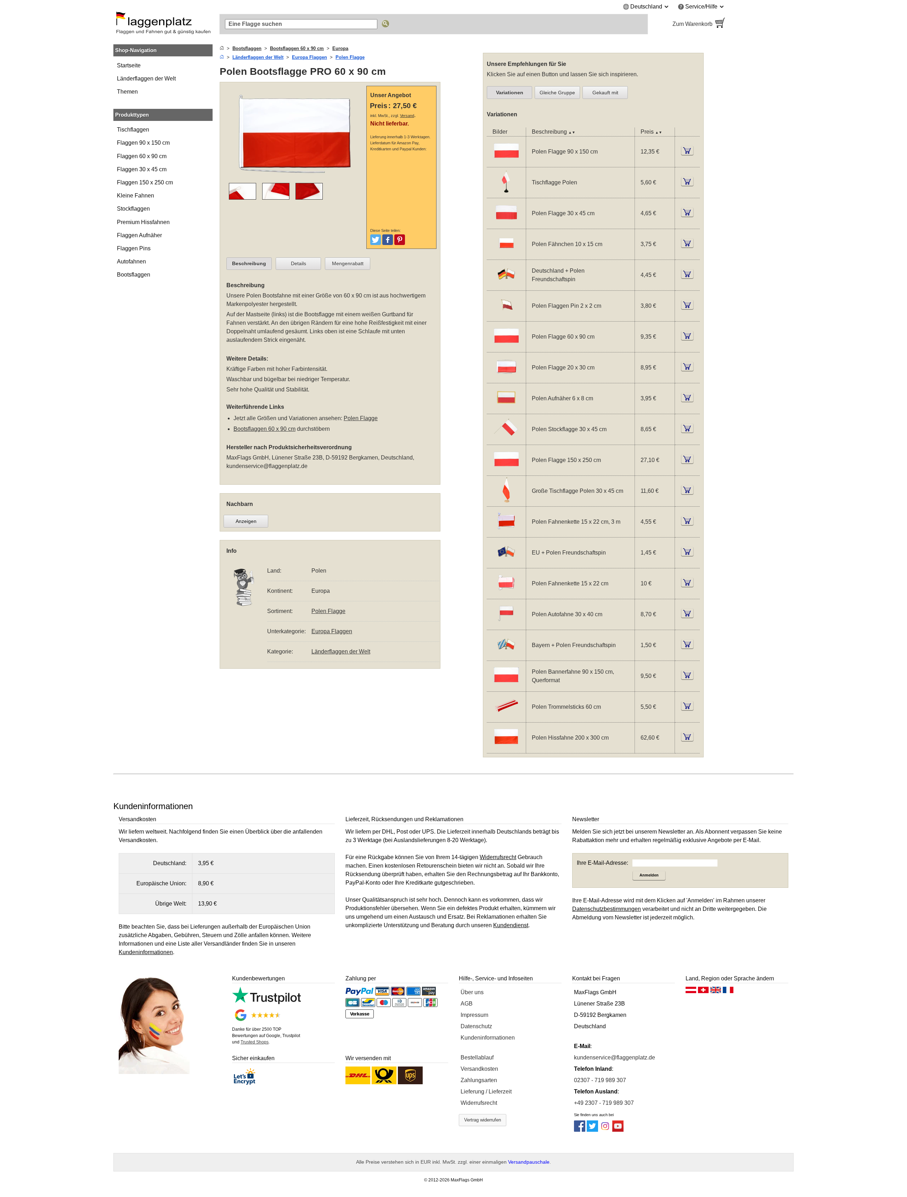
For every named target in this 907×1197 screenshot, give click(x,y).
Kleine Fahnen (135, 196)
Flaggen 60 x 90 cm (142, 156)
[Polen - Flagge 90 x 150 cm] (506, 162)
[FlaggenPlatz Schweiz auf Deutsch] (703, 992)
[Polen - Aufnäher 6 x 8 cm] (506, 409)
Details (298, 263)
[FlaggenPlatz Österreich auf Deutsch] (691, 992)
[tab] (249, 263)
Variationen (509, 92)
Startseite (129, 65)
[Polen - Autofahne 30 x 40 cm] (506, 625)
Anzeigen (246, 521)
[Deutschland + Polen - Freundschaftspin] (506, 286)
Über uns (472, 992)
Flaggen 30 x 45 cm (142, 169)
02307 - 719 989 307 (600, 1080)
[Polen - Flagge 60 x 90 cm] (506, 347)
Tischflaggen (133, 130)
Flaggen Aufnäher (139, 235)
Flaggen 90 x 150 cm (143, 143)
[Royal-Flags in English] (715, 992)
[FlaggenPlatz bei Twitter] (592, 1130)
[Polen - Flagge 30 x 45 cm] (506, 224)
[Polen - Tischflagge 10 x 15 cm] (506, 193)
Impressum (474, 1015)
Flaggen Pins (134, 248)
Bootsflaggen (133, 275)
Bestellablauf (477, 1057)
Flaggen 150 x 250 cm (145, 182)
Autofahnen (131, 261)
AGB (467, 1004)
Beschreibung (249, 263)
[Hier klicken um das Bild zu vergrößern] (295, 179)
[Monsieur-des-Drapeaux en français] (728, 992)
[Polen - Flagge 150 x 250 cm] (506, 471)
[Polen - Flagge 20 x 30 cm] (506, 378)
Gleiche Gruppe (557, 92)
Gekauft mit (605, 92)
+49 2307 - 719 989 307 (604, 1103)
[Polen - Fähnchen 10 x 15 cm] (506, 255)
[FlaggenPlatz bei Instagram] (605, 1130)
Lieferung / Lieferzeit (486, 1092)
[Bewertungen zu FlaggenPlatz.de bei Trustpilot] (266, 1002)
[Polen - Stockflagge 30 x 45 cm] (506, 440)
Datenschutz (476, 1026)
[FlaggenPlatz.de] (163, 24)
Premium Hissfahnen (143, 222)
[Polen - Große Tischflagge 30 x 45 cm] (506, 502)
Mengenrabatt (348, 263)
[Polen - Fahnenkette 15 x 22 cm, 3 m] (506, 532)
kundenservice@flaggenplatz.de (267, 466)
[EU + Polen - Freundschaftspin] (506, 563)
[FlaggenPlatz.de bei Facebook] (579, 1130)
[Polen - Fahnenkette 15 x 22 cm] (506, 594)
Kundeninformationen (488, 1038)
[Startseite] (222, 48)
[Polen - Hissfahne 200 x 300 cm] (506, 748)
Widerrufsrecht (479, 1103)
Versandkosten (479, 1069)
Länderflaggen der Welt (146, 79)
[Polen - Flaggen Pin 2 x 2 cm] (506, 316)
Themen (127, 92)
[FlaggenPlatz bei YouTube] (618, 1130)
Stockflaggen (133, 209)
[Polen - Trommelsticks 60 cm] (506, 717)
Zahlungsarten (479, 1080)
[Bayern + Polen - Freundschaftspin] (506, 656)
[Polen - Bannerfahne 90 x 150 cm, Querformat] (506, 687)
